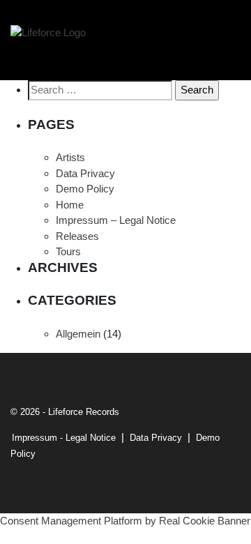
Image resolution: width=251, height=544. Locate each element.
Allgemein (78, 334)
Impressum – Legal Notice (116, 220)
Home (70, 205)
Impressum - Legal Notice (64, 437)
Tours (68, 251)
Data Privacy (85, 173)
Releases (77, 236)
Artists (70, 157)
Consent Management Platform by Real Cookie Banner (125, 521)
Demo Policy (85, 189)
